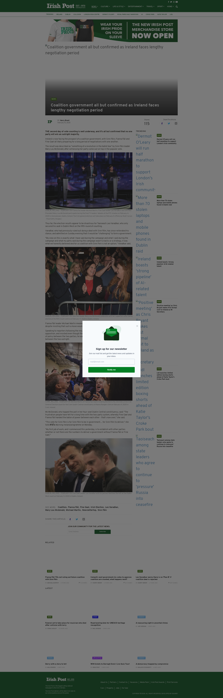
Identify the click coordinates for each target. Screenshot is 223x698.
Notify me (111, 370)
